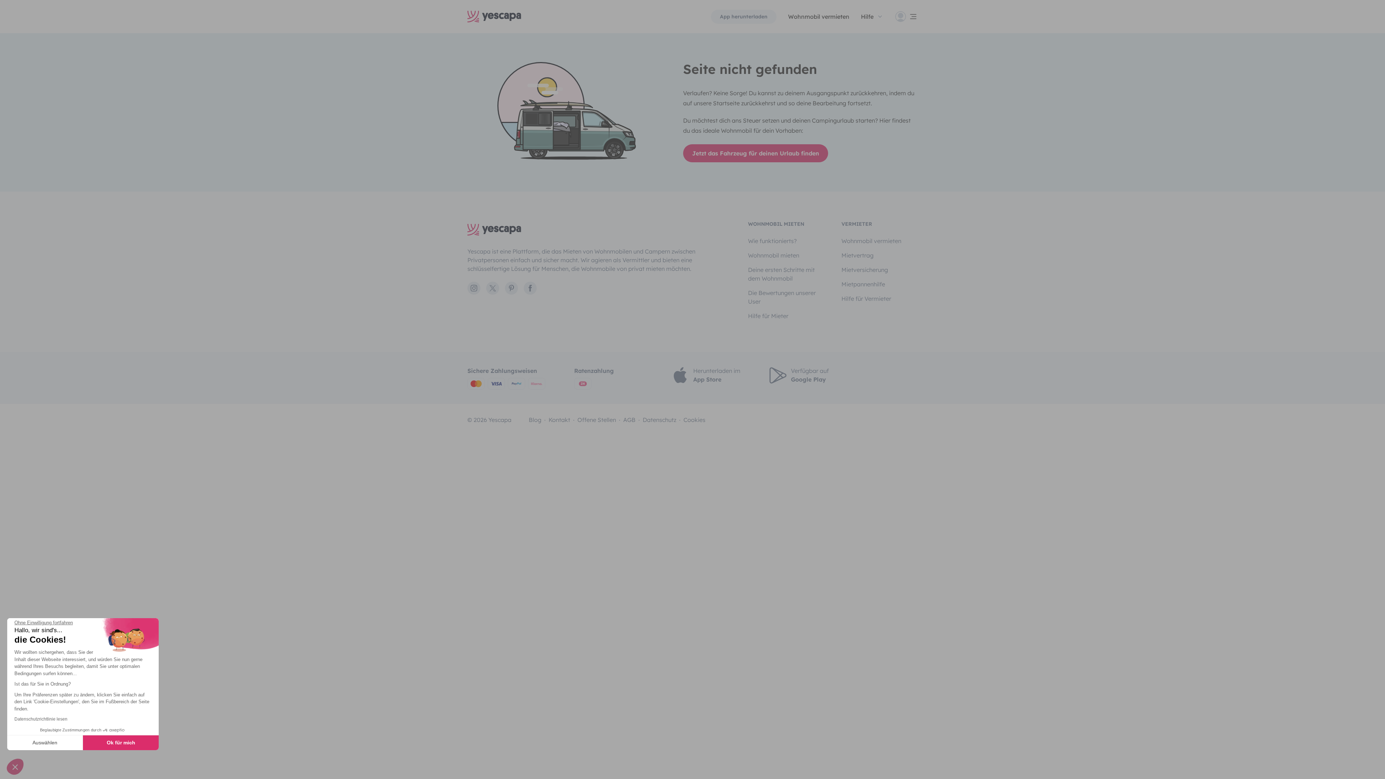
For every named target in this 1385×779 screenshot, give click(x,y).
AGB (629, 419)
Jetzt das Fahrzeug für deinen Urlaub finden (755, 153)
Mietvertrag (857, 255)
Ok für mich (121, 742)
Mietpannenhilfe (863, 284)
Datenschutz (659, 419)
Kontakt (559, 419)
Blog (535, 419)
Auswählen (44, 742)
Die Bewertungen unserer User (782, 297)
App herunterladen (744, 16)
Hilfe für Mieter (768, 316)
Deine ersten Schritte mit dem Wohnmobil (781, 274)
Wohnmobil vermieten (818, 16)
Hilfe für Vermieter (866, 298)
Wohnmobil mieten (773, 255)
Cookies (694, 419)
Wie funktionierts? (772, 241)
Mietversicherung (864, 269)
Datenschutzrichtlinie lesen (40, 719)
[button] (15, 766)
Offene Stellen (596, 419)
